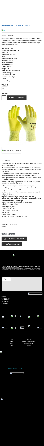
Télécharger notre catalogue (15, 368)
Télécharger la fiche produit (14, 238)
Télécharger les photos (13, 244)
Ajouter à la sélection (16, 98)
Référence (4, 36)
